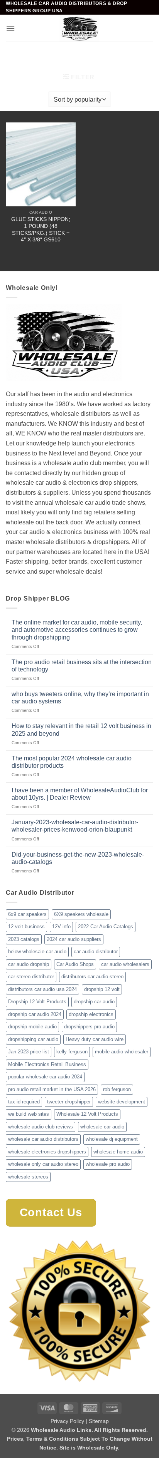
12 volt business (26, 926)
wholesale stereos (28, 1177)
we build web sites (28, 1114)
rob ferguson (117, 1089)
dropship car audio (94, 1001)
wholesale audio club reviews (40, 1127)
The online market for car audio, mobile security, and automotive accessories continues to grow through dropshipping (77, 629)
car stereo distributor (31, 976)
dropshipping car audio (33, 1039)
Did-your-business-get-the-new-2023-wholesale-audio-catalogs (78, 858)
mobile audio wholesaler (121, 1052)
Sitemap (99, 1421)
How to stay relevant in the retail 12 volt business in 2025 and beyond (81, 730)
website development (121, 1102)
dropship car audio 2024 (34, 1014)
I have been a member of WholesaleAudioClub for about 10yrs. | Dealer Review (80, 794)
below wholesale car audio (37, 951)
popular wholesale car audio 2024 (45, 1077)
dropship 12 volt (102, 989)
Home (14, 55)
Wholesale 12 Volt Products (87, 1114)
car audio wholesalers (125, 964)
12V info (61, 926)
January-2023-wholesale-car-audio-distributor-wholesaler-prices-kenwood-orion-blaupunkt (75, 826)
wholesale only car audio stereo (43, 1164)
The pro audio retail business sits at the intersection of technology (82, 666)
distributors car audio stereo (92, 976)
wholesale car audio (102, 1127)
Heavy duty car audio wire (94, 1039)
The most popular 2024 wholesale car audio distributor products (72, 762)
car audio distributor (96, 951)
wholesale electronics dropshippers (47, 1152)
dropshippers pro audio (89, 1026)
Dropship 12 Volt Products (37, 1001)
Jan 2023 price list (28, 1052)
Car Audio (44, 55)
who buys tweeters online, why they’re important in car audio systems (80, 698)
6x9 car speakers (27, 914)
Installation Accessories (99, 55)
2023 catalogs (23, 939)
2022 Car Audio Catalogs (105, 926)
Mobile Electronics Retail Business (47, 1064)
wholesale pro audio (108, 1164)
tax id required (24, 1102)
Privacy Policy (67, 1421)
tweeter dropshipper (69, 1102)
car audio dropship (28, 964)
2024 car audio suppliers (74, 939)
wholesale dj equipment (112, 1139)
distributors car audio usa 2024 (42, 989)
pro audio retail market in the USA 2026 (52, 1089)
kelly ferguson (72, 1052)
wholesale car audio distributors (43, 1139)
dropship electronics (91, 1014)
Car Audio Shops (75, 964)
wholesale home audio (118, 1152)
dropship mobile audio (32, 1026)
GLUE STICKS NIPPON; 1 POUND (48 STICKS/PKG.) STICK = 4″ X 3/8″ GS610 (40, 229)
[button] (10, 28)
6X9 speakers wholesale (81, 914)
